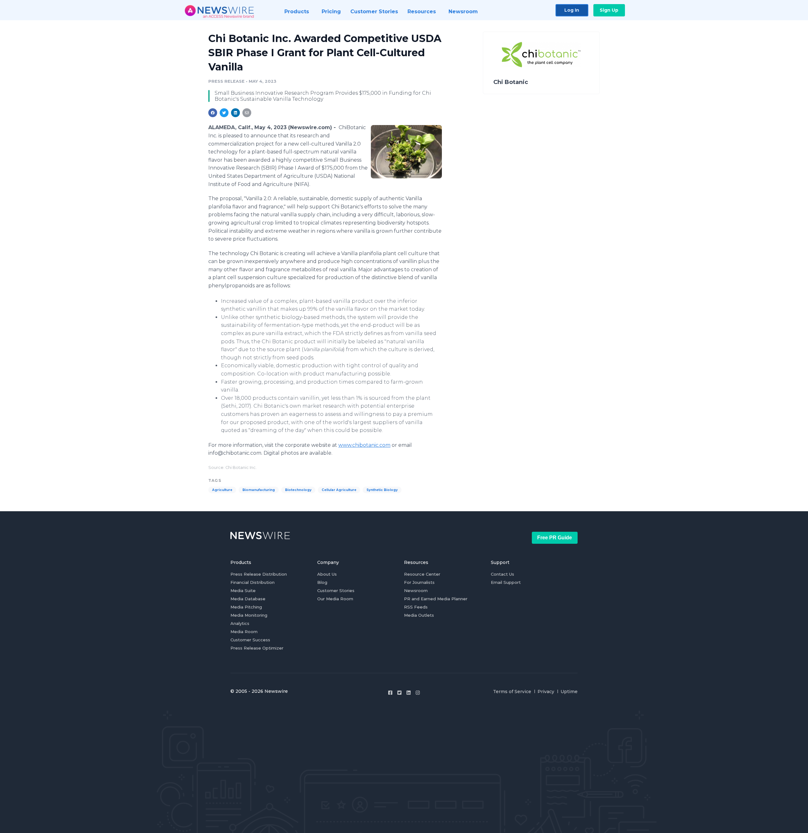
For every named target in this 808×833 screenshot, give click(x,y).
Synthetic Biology (382, 490)
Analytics (239, 623)
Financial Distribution (252, 582)
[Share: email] (247, 113)
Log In (571, 10)
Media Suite (243, 590)
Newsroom (416, 590)
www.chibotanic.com (364, 445)
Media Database (247, 598)
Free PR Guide (554, 537)
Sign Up (609, 10)
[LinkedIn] (409, 692)
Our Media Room (335, 598)
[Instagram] (418, 692)
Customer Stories (335, 590)
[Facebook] (390, 692)
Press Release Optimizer (256, 647)
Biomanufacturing (258, 490)
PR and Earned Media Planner (435, 598)
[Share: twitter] (224, 113)
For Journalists (419, 582)
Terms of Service (512, 691)
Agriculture (222, 490)
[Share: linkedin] (235, 113)
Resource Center (422, 574)
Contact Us (502, 574)
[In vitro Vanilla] (406, 151)
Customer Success (250, 639)
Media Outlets (419, 615)
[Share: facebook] (213, 113)
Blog (322, 582)
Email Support (506, 582)
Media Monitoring (248, 615)
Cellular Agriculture (339, 490)
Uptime (569, 691)
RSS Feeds (416, 606)
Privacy (546, 691)
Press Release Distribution (258, 574)
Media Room (244, 631)
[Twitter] (399, 692)
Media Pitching (246, 606)
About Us (327, 574)
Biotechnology (298, 490)
